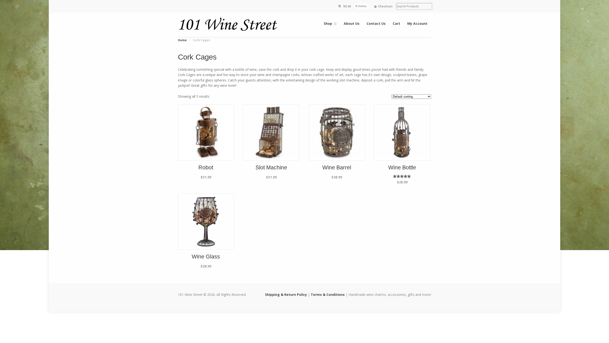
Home (182, 40)
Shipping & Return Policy (286, 294)
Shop (328, 23)
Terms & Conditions (328, 294)
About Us (351, 23)
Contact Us (376, 23)
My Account (417, 23)
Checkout (385, 6)
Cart (396, 23)
